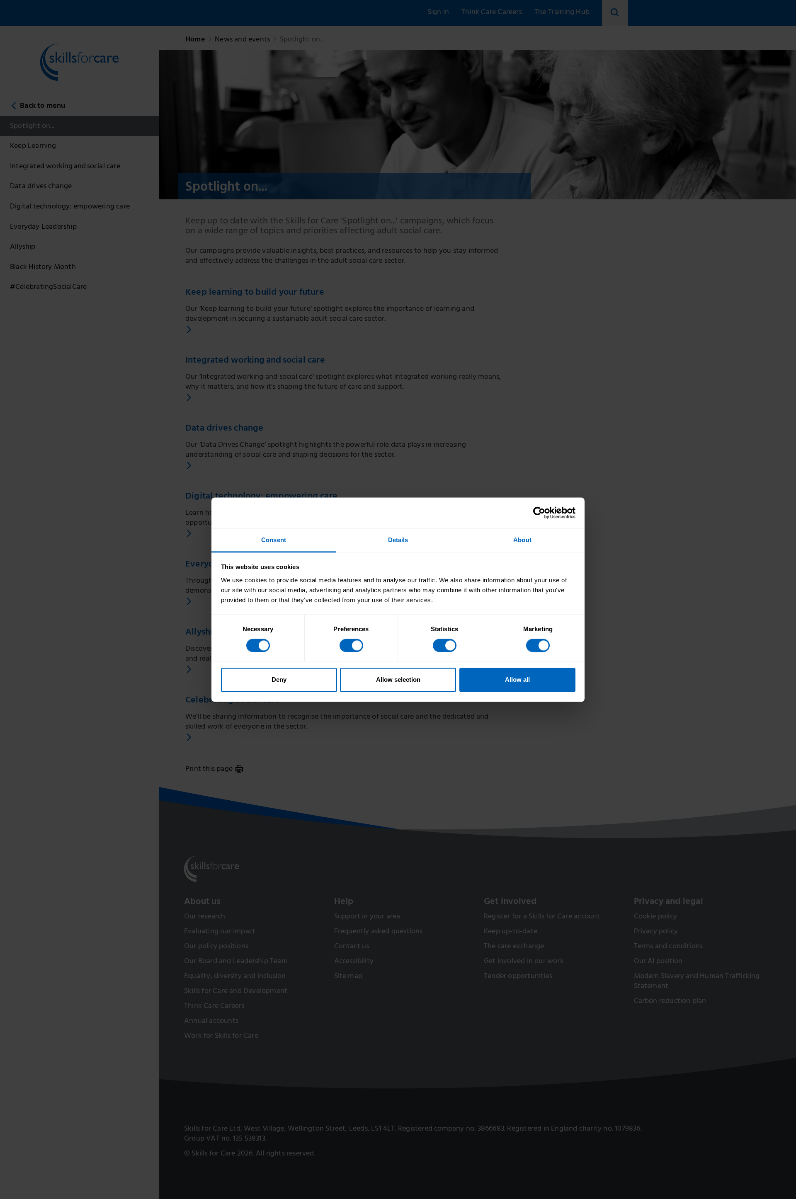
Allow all (517, 679)
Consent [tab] (273, 539)
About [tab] (522, 539)
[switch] (351, 645)
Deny (279, 679)
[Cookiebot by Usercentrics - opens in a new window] (539, 512)
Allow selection (398, 679)
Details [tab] (398, 539)
